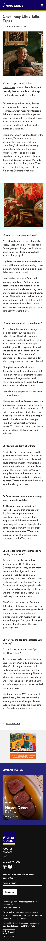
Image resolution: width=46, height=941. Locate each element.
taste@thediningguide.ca (13, 925)
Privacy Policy (30, 925)
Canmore (9, 87)
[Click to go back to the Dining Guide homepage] (9, 832)
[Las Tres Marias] (23, 734)
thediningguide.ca (26, 901)
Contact (7, 852)
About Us (7, 849)
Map (5, 856)
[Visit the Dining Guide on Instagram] (5, 867)
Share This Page (13, 724)
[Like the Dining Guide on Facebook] (10, 867)
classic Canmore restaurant (19, 170)
